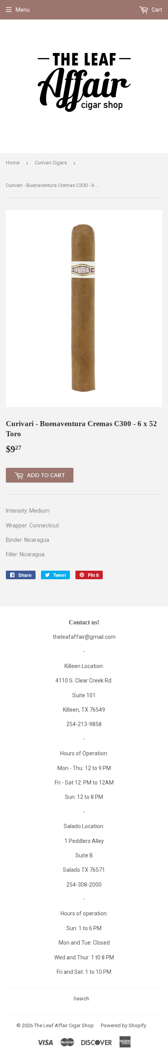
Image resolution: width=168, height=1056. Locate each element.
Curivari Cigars (51, 163)
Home (13, 163)
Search (81, 998)
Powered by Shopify (123, 1025)
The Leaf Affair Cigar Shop (64, 1025)
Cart (156, 10)
